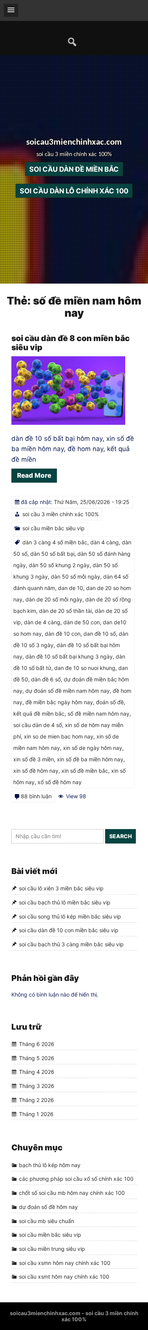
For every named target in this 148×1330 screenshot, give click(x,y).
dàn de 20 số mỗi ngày (53, 599)
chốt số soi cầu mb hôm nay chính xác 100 (72, 1193)
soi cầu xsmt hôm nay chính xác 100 (64, 1276)
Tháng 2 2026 (36, 1100)
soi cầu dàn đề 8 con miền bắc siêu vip (70, 342)
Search (120, 836)
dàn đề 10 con (62, 633)
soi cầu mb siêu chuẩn (46, 1221)
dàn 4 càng (104, 542)
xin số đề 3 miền (33, 759)
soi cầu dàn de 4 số (37, 725)
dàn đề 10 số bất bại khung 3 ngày (69, 656)
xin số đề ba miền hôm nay (90, 759)
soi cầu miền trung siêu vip (52, 1248)
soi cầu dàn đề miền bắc (74, 169)
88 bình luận (36, 796)
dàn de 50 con (81, 622)
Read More (34, 475)
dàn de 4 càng (42, 622)
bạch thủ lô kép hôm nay (49, 1165)
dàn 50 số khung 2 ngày (59, 565)
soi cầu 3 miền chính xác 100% (60, 514)
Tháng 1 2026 (36, 1114)
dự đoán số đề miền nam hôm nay (67, 690)
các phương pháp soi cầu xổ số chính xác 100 (76, 1179)
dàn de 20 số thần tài (65, 611)
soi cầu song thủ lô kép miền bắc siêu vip (70, 916)
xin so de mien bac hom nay (58, 736)
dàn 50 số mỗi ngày (75, 576)
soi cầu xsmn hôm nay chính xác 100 (64, 1263)
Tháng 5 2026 (36, 1058)
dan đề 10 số (99, 633)
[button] (11, 10)
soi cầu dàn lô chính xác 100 (74, 191)
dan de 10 (70, 588)
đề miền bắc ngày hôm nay (59, 702)
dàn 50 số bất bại (52, 553)
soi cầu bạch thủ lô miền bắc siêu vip (64, 902)
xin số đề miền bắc (84, 770)
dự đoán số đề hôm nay (48, 1207)
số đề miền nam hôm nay (98, 713)
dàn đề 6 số (46, 679)
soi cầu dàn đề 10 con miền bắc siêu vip (68, 930)
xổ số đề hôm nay (60, 782)
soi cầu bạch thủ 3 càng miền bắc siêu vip (71, 944)
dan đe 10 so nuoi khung (84, 668)
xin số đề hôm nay (35, 770)
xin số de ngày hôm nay (92, 748)
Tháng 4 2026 (36, 1072)
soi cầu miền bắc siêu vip (53, 528)
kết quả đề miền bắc (39, 713)
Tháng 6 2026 (36, 1044)
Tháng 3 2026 (36, 1086)
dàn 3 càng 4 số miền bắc (54, 542)
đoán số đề (110, 702)
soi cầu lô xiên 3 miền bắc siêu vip (61, 888)
